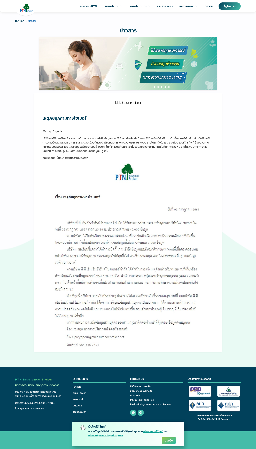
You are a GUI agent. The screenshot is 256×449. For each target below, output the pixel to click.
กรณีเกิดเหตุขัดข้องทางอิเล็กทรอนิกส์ (214, 415)
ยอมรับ (169, 440)
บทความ (208, 6)
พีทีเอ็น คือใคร (79, 393)
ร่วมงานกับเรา (79, 412)
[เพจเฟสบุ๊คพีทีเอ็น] (133, 413)
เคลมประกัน (78, 399)
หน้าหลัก (19, 21)
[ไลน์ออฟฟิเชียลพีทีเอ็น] (141, 413)
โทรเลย (231, 6)
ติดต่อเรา (77, 406)
